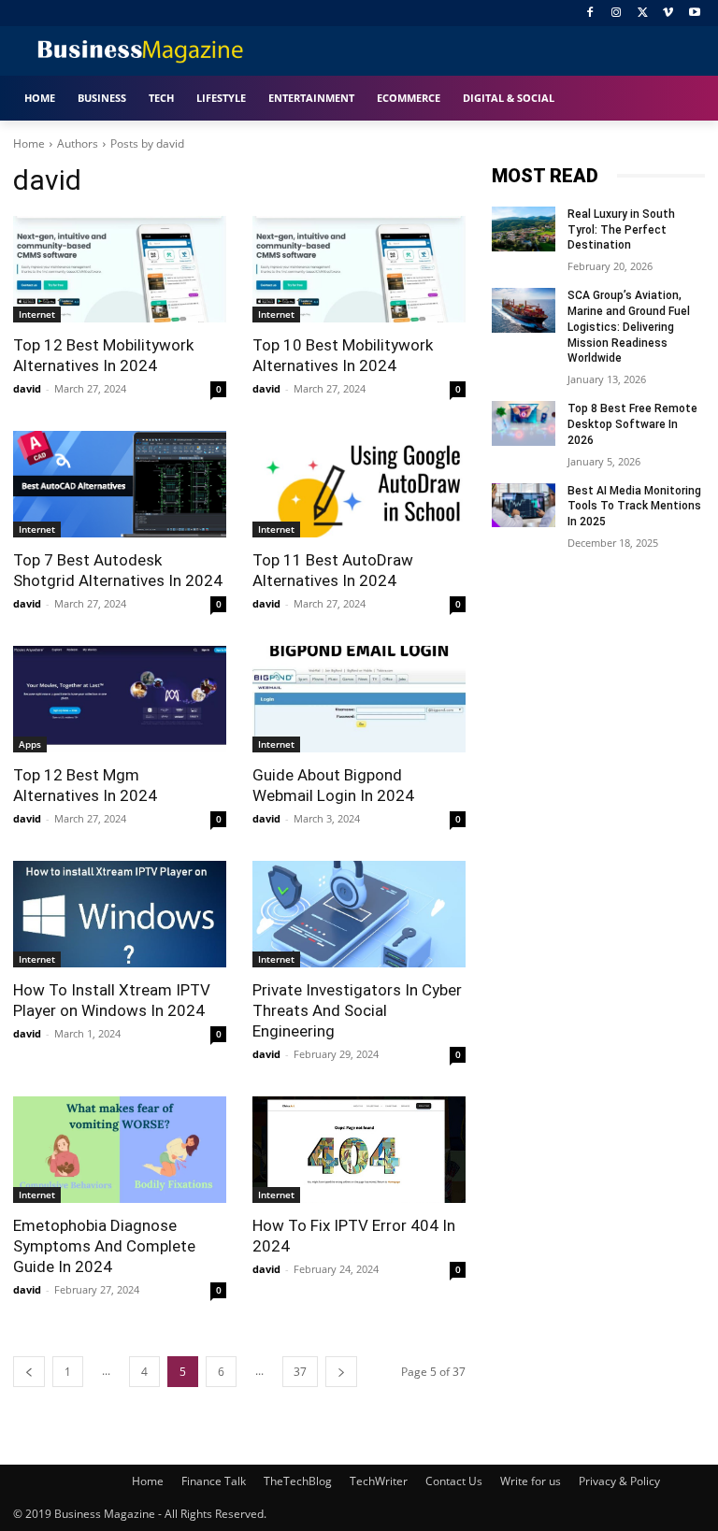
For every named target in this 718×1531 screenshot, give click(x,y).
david (27, 388)
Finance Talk (213, 1481)
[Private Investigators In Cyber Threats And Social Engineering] (359, 914)
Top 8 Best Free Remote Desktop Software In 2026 (632, 424)
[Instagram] (616, 13)
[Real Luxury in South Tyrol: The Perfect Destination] (523, 229)
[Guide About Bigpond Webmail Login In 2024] (359, 699)
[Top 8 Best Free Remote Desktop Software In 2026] (523, 423)
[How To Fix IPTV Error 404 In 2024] (359, 1149)
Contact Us (453, 1481)
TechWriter (379, 1481)
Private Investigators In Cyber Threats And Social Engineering (357, 1010)
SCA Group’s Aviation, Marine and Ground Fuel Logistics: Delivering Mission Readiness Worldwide (628, 327)
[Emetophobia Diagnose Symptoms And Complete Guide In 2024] (119, 1149)
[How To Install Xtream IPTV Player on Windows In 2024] (119, 914)
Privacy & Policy (619, 1481)
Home (29, 143)
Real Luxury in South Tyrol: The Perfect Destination (621, 229)
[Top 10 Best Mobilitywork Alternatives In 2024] (359, 269)
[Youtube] (694, 13)
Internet (37, 314)
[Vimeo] (668, 13)
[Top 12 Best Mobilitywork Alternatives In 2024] (119, 269)
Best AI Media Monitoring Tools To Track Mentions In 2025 (634, 506)
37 (300, 1372)
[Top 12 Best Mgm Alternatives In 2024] (119, 699)
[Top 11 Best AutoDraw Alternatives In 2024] (359, 484)
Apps (30, 744)
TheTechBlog (298, 1481)
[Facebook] (590, 13)
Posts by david (147, 143)
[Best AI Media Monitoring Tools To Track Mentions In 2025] (523, 505)
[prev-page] (29, 1371)
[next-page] (341, 1371)
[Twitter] (642, 13)
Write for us (530, 1481)
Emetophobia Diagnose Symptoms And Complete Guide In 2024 (104, 1246)
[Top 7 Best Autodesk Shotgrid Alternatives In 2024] (119, 484)
